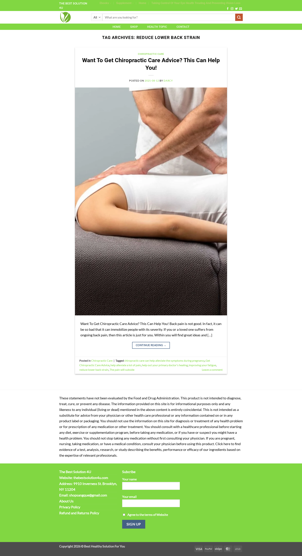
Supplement (123, 3)
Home (142, 3)
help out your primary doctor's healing (165, 365)
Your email (129, 497)
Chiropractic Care (151, 54)
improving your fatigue (202, 365)
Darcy (168, 80)
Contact (183, 26)
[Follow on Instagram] (232, 8)
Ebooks (104, 3)
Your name (129, 479)
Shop (134, 26)
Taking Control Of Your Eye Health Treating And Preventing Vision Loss (195, 3)
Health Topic (157, 26)
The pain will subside (122, 369)
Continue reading (151, 345)
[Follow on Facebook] (227, 8)
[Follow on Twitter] (236, 8)
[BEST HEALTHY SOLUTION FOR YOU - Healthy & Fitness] (72, 17)
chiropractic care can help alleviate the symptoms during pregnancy (164, 360)
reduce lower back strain (94, 369)
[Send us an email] (240, 8)
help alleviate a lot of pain (125, 365)
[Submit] (239, 17)
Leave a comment (212, 369)
